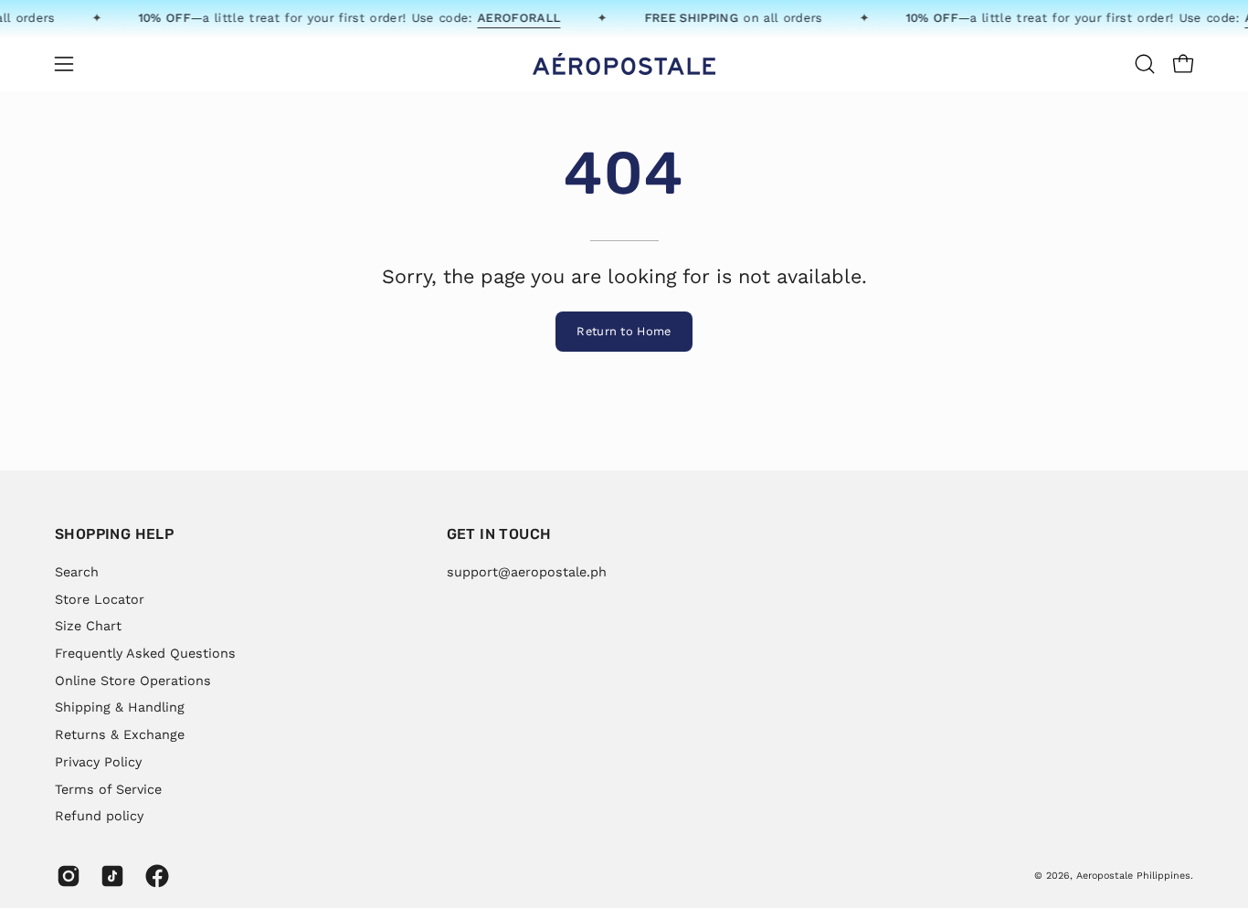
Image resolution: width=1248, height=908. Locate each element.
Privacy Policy (98, 761)
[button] (1145, 64)
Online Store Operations (133, 679)
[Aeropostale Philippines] (624, 64)
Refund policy (99, 815)
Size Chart (88, 625)
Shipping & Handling (120, 707)
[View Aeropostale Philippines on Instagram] (65, 876)
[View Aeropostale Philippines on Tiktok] (109, 876)
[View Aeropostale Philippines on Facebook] (153, 876)
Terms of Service (108, 788)
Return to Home (623, 331)
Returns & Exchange (120, 734)
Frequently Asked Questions (145, 653)
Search (77, 572)
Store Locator (99, 598)
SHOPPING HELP (114, 534)
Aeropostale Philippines (1133, 876)
